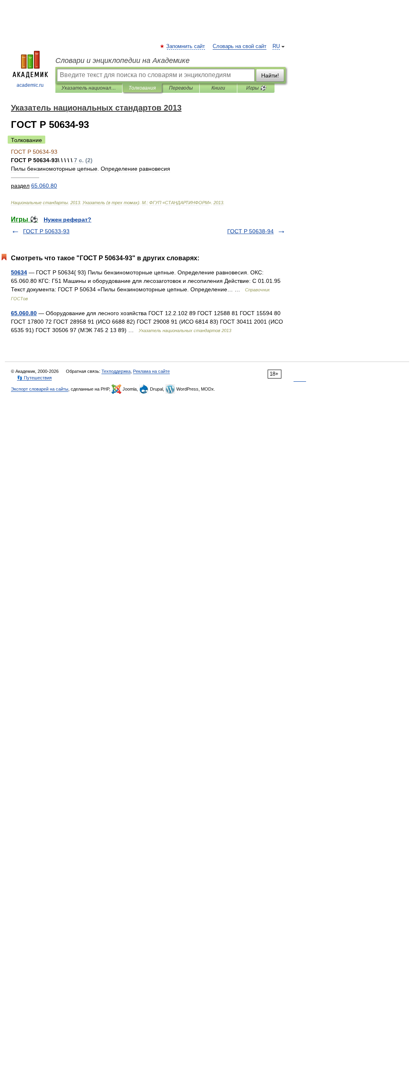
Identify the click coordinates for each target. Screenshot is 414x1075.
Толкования (142, 88)
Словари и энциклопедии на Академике (122, 60)
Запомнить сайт (186, 46)
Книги (218, 88)
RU (276, 46)
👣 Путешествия (34, 377)
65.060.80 (24, 313)
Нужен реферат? (67, 219)
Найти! (270, 75)
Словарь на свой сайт (239, 46)
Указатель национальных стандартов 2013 (88, 88)
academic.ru (30, 85)
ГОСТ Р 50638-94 (250, 231)
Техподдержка (116, 371)
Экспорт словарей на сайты (39, 389)
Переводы (181, 88)
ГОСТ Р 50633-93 (46, 231)
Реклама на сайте (151, 371)
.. (44, 185)
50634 (19, 272)
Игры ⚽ (256, 88)
